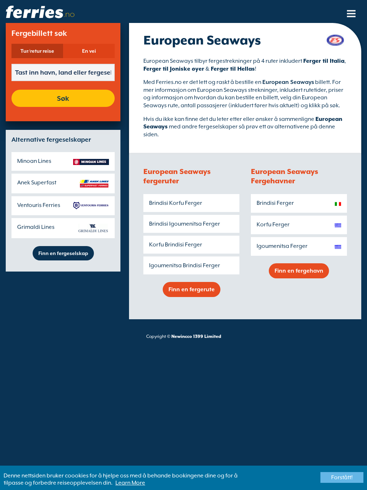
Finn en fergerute (191, 289)
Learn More (130, 483)
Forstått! (342, 477)
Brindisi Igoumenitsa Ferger (184, 224)
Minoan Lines (34, 161)
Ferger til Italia (323, 61)
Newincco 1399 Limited (196, 336)
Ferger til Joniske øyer (173, 69)
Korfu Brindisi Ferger (175, 244)
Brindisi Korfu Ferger (175, 203)
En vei (89, 51)
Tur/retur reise (37, 51)
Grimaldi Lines (35, 227)
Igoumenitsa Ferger (282, 246)
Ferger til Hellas (233, 69)
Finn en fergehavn (299, 271)
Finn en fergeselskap (63, 253)
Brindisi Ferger (275, 203)
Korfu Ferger (273, 224)
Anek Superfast (36, 182)
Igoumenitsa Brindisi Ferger (184, 265)
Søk (63, 98)
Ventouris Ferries (38, 205)
